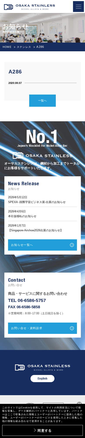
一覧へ (42, 100)
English (43, 378)
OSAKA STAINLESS (29, 7)
